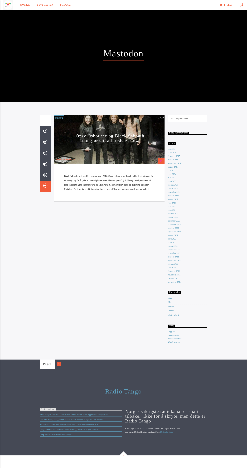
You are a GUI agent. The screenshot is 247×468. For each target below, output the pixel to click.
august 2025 (173, 167)
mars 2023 (172, 242)
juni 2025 (172, 174)
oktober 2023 (173, 228)
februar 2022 (173, 264)
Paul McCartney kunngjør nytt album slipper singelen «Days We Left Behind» (71, 420)
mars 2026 (172, 152)
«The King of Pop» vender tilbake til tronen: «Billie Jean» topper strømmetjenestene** (75, 414)
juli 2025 (171, 170)
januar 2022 (173, 267)
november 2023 (174, 224)
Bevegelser (45, 5)
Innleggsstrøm (173, 335)
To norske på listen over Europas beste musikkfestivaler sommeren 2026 (69, 425)
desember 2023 (174, 221)
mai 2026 (172, 149)
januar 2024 (173, 217)
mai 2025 (172, 178)
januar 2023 (173, 246)
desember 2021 (174, 271)
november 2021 (174, 275)
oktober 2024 (173, 196)
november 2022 (174, 253)
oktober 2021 (173, 278)
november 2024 (174, 192)
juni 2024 (172, 203)
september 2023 (174, 232)
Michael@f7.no (166, 432)
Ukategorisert (173, 315)
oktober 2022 (173, 257)
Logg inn (171, 331)
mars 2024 (172, 210)
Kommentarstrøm (175, 339)
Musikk (25, 5)
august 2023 (173, 235)
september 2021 (174, 282)
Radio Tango (123, 391)
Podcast (66, 5)
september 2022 (174, 260)
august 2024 (173, 199)
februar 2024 (173, 214)
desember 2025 (174, 156)
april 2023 (172, 239)
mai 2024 (172, 206)
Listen (228, 5)
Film (170, 298)
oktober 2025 (173, 160)
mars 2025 (172, 181)
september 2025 (174, 163)
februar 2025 (173, 185)
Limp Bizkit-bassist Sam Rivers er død (55, 435)
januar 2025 (173, 188)
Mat (169, 302)
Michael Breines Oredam (65, 159)
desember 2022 (174, 249)
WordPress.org (174, 342)
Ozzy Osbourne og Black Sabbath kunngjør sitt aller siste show (110, 138)
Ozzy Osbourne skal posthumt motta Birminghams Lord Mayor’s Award (69, 430)
